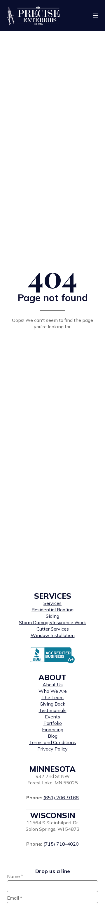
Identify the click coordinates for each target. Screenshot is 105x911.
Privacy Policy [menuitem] (52, 749)
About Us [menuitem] (53, 684)
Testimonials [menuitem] (52, 710)
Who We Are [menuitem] (52, 691)
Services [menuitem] (52, 603)
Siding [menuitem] (52, 616)
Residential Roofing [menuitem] (53, 609)
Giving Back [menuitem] (52, 704)
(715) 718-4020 (61, 844)
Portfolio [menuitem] (52, 723)
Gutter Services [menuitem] (52, 629)
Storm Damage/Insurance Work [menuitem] (52, 622)
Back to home (52, 341)
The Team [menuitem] (52, 697)
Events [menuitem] (52, 717)
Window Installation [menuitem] (53, 635)
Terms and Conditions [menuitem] (52, 742)
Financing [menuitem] (52, 729)
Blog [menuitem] (52, 736)
